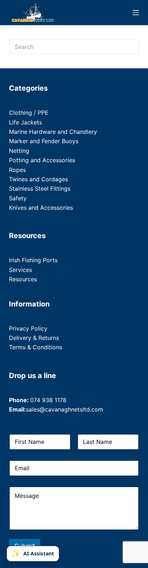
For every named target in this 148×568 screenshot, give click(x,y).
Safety (18, 198)
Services (20, 269)
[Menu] (136, 12)
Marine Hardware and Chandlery (53, 131)
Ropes (17, 169)
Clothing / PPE (28, 112)
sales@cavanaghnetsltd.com (64, 409)
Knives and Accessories (41, 207)
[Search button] (132, 47)
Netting (19, 150)
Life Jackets (25, 122)
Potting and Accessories (42, 160)
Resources (23, 279)
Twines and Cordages (38, 179)
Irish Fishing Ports (33, 260)
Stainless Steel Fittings (39, 188)
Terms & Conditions (35, 347)
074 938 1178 (48, 400)
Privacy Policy (28, 328)
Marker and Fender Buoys (43, 141)
